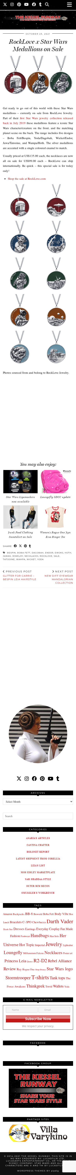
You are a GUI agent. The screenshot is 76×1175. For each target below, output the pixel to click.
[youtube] (50, 778)
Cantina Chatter (38, 844)
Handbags (40, 935)
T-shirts (40, 977)
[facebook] (34, 778)
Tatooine (9, 559)
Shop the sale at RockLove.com (27, 178)
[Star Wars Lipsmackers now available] (20, 481)
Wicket (31, 559)
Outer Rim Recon (38, 886)
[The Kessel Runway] (38, 13)
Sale (57, 556)
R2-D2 (40, 960)
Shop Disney (40, 969)
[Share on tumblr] (30, 546)
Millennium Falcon (33, 953)
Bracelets (16, 922)
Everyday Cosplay (48, 929)
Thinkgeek (35, 986)
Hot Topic (26, 944)
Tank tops (57, 977)
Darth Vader (60, 921)
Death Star (8, 929)
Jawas (7, 556)
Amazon (7, 914)
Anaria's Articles (38, 838)
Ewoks (59, 552)
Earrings (30, 929)
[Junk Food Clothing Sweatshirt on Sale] (20, 517)
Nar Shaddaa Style (38, 879)
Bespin (11, 552)
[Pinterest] (19, 5)
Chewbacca (39, 922)
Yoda (40, 559)
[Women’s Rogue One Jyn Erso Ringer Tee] (55, 517)
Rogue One (28, 969)
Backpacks (18, 914)
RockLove (46, 556)
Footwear (25, 936)
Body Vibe (61, 914)
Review (10, 968)
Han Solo (54, 936)
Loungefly (13, 952)
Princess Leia (15, 960)
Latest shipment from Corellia (38, 858)
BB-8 (29, 913)
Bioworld (38, 914)
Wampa (20, 559)
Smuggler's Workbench (38, 892)
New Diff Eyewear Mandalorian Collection (59, 577)
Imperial (40, 945)
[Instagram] (12, 5)
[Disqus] (38, 643)
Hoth (68, 552)
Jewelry (17, 556)
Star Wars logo (60, 968)
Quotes (30, 961)
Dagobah (38, 552)
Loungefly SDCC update (55, 497)
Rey (19, 969)
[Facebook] (34, 5)
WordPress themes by (38, 1171)
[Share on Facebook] (15, 546)
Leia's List (38, 865)
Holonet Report (38, 851)
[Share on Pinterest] (25, 546)
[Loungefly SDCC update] (55, 481)
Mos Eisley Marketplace (38, 872)
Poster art (67, 953)
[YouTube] (26, 5)
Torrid (48, 986)
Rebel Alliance (60, 960)
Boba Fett (23, 552)
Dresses (18, 929)
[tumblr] (40, 5)
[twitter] (19, 778)
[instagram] (27, 778)
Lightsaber (68, 945)
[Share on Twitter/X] (20, 546)
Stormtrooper (18, 977)
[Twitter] (5, 5)
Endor (49, 552)
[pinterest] (42, 778)
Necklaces (31, 556)
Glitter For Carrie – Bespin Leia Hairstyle (19, 575)
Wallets (58, 986)
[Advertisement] (38, 416)
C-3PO (26, 922)
